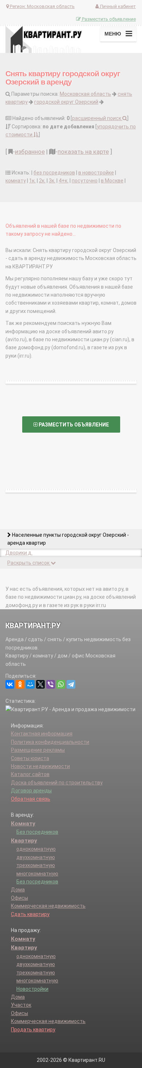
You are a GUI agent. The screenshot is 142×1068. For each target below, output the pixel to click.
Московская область (85, 94)
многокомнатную (37, 874)
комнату (15, 181)
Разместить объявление (108, 19)
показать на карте (83, 151)
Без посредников (37, 832)
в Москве (112, 181)
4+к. (63, 181)
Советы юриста (30, 758)
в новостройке (96, 173)
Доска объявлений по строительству (57, 782)
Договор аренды (31, 790)
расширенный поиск (97, 118)
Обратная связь (30, 799)
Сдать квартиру (30, 914)
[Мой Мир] (30, 684)
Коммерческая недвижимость (48, 906)
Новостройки (32, 989)
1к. (32, 181)
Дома (18, 889)
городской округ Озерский (66, 102)
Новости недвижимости (40, 766)
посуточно (85, 181)
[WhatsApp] (60, 684)
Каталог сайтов (30, 774)
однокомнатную (36, 849)
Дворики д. (18, 553)
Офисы (19, 898)
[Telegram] (71, 684)
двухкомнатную (35, 857)
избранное (30, 151)
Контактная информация (41, 734)
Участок (21, 1005)
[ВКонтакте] (9, 684)
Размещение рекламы (38, 750)
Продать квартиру (33, 1029)
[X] (40, 684)
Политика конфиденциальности (50, 742)
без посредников (54, 173)
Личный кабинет (117, 6)
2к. (42, 181)
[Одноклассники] (20, 684)
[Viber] (50, 684)
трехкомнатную (35, 865)
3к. (52, 181)
